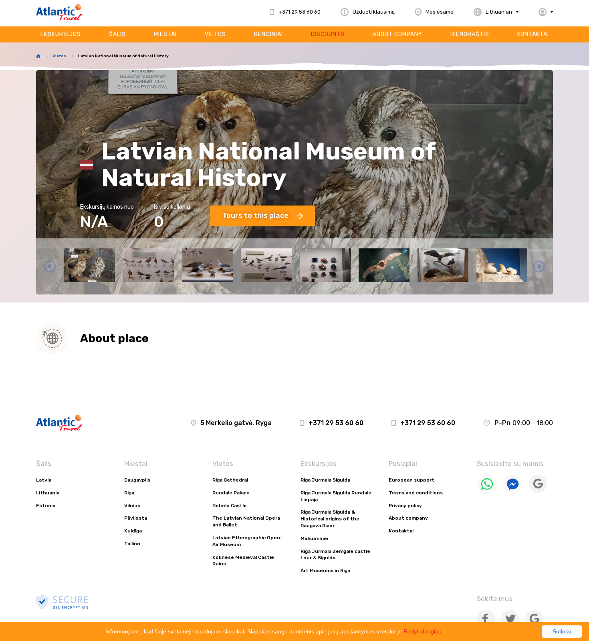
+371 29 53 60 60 (336, 423)
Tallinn (132, 543)
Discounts (328, 34)
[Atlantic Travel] (59, 12)
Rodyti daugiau (422, 631)
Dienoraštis (469, 34)
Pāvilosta (135, 518)
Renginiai (268, 34)
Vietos (215, 34)
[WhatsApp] (487, 492)
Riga (129, 493)
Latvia (43, 480)
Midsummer (315, 538)
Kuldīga (133, 531)
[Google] (538, 491)
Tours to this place (255, 215)
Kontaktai (533, 34)
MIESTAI (165, 34)
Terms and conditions (416, 493)
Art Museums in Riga (325, 570)
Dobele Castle (229, 505)
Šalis (117, 34)
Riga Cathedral (230, 480)
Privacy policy (405, 505)
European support (411, 480)
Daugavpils (137, 480)
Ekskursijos (60, 34)
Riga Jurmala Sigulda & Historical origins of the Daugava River (330, 518)
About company (397, 34)
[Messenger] (513, 492)
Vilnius (132, 505)
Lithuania (47, 493)
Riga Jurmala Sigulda (325, 480)
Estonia (45, 505)
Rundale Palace (231, 493)
